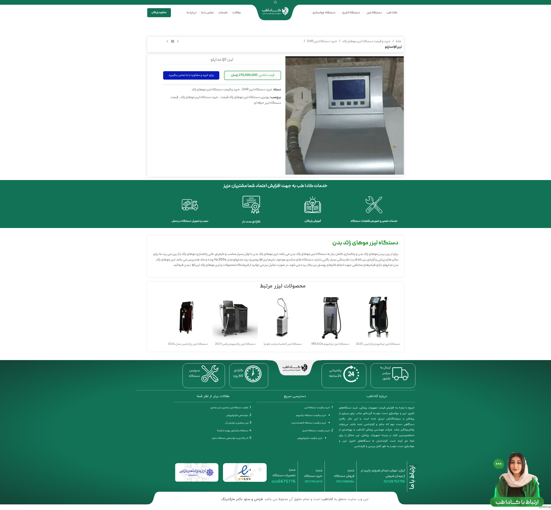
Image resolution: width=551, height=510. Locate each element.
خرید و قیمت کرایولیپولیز (310, 438)
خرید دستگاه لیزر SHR (322, 41)
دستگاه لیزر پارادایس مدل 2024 (188, 344)
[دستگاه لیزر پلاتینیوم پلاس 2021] (235, 317)
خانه (399, 41)
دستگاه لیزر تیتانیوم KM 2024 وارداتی (330, 346)
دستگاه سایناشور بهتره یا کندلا (232, 431)
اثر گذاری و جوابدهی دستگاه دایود (229, 438)
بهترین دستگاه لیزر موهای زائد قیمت (245, 97)
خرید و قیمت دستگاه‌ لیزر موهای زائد (366, 41)
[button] (252, 75)
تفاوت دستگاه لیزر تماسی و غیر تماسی (229, 408)
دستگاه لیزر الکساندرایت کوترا (283, 344)
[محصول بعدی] (167, 41)
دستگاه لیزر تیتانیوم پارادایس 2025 (378, 344)
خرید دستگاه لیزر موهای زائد (199, 97)
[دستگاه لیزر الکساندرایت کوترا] (282, 317)
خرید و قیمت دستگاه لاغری (316, 431)
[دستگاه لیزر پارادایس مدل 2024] (187, 317)
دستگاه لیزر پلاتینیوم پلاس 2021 (235, 344)
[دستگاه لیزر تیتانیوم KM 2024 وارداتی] (330, 317)
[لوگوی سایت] (275, 13)
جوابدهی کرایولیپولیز (237, 415)
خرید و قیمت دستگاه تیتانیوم (311, 415)
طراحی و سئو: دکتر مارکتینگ (242, 499)
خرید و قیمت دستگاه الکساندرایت (308, 423)
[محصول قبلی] (177, 41)
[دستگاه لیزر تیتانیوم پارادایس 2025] (378, 317)
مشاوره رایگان (159, 13)
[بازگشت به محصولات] (172, 41)
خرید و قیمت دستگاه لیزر (317, 408)
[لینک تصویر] (245, 472)
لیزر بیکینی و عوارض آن (236, 423)
